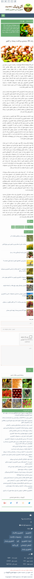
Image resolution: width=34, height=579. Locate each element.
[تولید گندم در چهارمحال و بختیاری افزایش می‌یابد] (17, 383)
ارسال (29, 370)
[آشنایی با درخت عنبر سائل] (7, 393)
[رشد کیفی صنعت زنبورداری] (7, 403)
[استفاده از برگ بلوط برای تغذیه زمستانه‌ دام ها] (27, 383)
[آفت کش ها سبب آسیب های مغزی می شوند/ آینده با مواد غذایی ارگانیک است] (17, 393)
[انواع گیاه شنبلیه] (7, 383)
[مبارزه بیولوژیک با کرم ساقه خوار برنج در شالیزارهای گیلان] (27, 393)
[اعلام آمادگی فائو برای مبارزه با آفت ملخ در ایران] (17, 403)
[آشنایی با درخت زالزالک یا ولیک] (27, 403)
